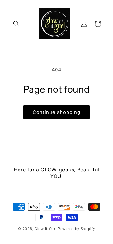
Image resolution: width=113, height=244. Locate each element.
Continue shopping (56, 112)
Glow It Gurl (45, 228)
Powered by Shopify (76, 228)
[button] (16, 24)
